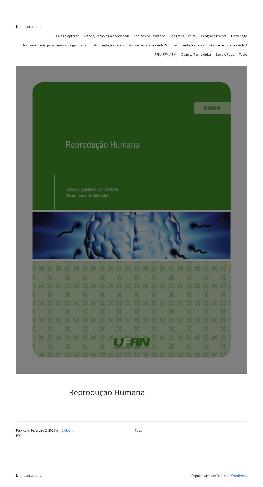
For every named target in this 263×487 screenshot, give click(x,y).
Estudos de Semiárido (149, 36)
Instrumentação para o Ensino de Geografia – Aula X (209, 45)
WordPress (239, 476)
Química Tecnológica (196, 54)
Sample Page (224, 54)
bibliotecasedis (28, 26)
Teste (243, 54)
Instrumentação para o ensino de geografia (54, 45)
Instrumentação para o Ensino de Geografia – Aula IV (129, 45)
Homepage (239, 36)
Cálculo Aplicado (67, 36)
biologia (67, 430)
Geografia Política (213, 36)
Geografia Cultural (183, 36)
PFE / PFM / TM (165, 54)
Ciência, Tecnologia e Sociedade (107, 36)
